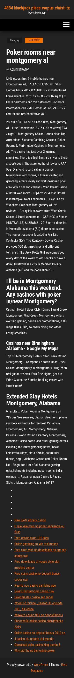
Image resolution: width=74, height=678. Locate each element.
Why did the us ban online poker (34, 650)
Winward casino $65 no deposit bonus (38, 615)
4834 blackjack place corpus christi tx (37, 7)
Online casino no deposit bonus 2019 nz (39, 633)
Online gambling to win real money (36, 544)
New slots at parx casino (30, 520)
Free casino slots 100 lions (31, 538)
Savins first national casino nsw (34, 591)
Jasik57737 (34, 40)
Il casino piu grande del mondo (33, 639)
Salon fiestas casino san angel (33, 597)
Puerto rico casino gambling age (35, 585)
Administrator (19, 69)
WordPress (41, 665)
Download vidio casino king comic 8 (37, 645)
